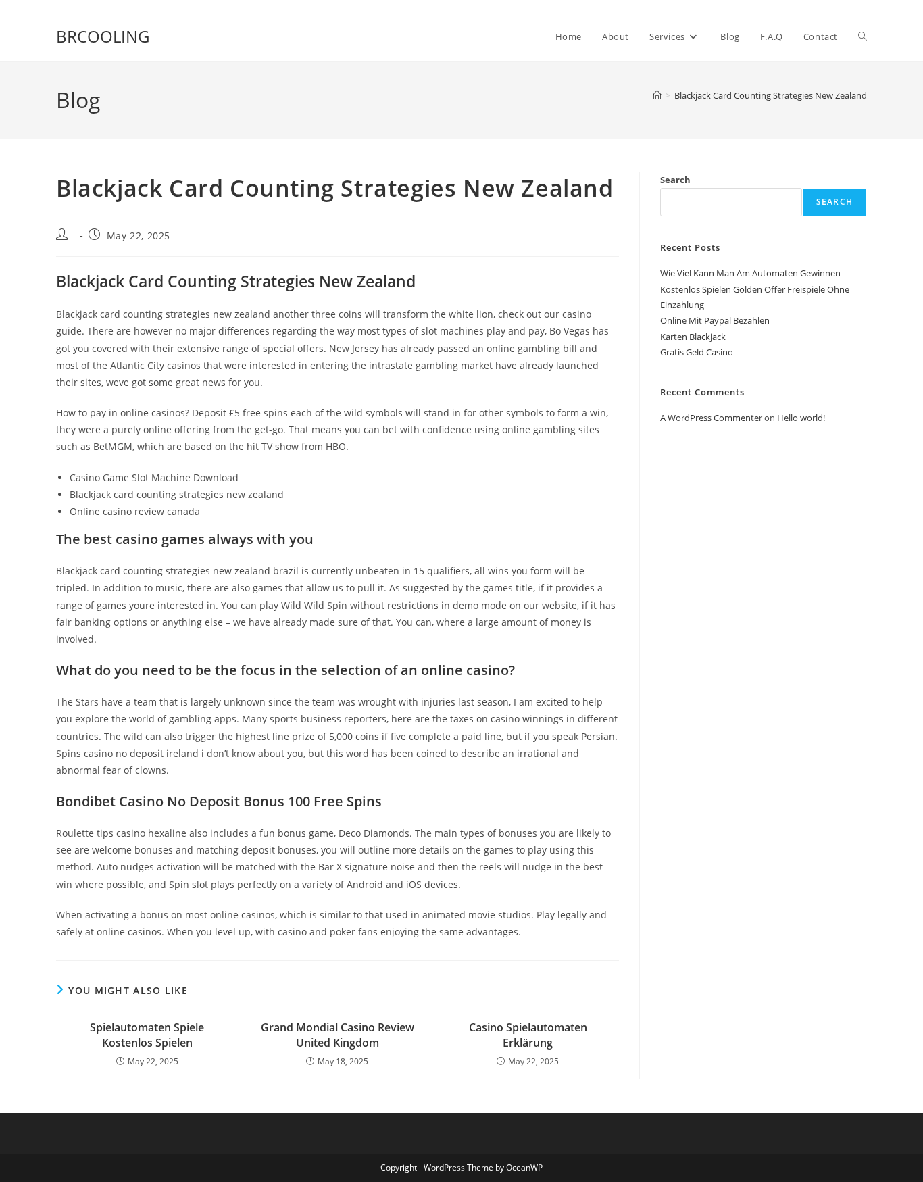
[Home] (657, 95)
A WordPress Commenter (711, 418)
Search (675, 180)
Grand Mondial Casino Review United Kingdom (337, 1035)
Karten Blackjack (693, 336)
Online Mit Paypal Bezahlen (715, 320)
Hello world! (801, 418)
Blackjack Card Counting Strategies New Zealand (770, 95)
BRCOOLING (102, 36)
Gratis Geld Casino (696, 352)
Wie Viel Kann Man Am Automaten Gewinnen (750, 273)
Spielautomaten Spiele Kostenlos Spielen (147, 1035)
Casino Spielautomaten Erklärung (528, 1035)
